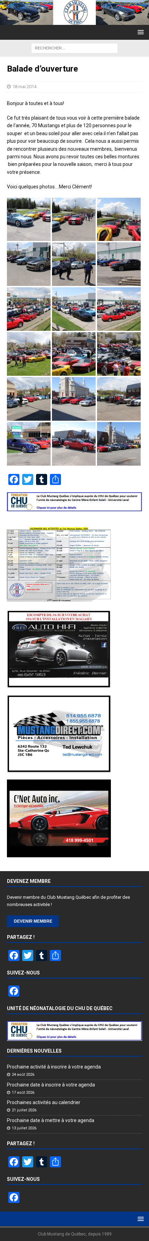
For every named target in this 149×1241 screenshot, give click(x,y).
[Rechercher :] (74, 47)
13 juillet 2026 (24, 1128)
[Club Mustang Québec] (74, 21)
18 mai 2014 (24, 86)
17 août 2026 (23, 1092)
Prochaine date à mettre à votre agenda (50, 1120)
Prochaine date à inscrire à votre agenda (51, 1085)
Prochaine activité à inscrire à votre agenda (54, 1067)
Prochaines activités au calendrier (43, 1102)
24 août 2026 (23, 1074)
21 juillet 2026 (24, 1110)
